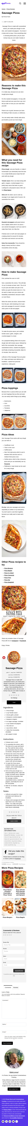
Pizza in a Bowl (9, 573)
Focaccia (7, 464)
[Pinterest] (13, 1121)
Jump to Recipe (8, 21)
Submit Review (19, 970)
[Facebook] (3, 1121)
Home (3, 9)
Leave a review (14, 821)
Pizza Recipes (11, 9)
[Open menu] (25, 3)
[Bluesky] (16, 1121)
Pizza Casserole (9, 575)
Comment (5, 1000)
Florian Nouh (6, 16)
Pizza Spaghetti (9, 582)
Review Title (6, 942)
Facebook (23, 640)
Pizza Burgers (8, 568)
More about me (13, 1089)
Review (5, 948)
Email (4, 962)
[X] (6, 1121)
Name (4, 956)
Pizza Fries (7, 577)
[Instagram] (10, 1121)
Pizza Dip (7, 580)
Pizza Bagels (8, 570)
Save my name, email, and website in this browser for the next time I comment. (15, 1037)
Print (14, 702)
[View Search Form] (20, 3)
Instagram (15, 640)
